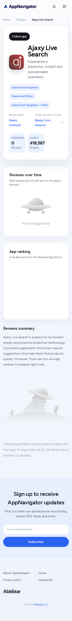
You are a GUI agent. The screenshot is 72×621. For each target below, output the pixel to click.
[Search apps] (54, 6)
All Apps (21, 19)
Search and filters (22, 96)
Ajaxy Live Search (42, 122)
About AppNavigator (16, 573)
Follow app (19, 36)
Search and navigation (25, 87)
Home (6, 19)
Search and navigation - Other (30, 105)
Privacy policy (12, 580)
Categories (45, 580)
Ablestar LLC (41, 604)
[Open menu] (64, 6)
